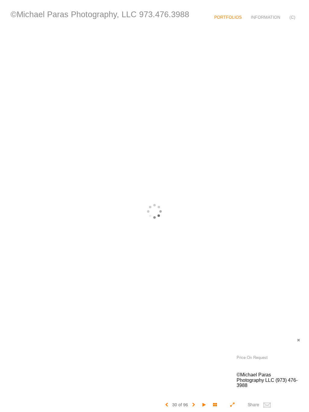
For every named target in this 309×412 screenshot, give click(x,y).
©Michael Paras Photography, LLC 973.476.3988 (100, 14)
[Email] (267, 404)
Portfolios (228, 17)
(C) (292, 17)
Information (265, 17)
